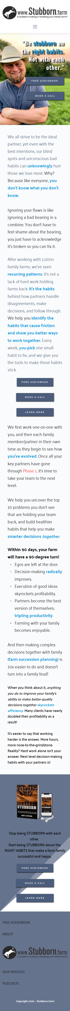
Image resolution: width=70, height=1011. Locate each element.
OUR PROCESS (14, 971)
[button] (35, 26)
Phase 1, (30, 470)
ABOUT (8, 934)
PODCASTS (11, 983)
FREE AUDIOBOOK (16, 922)
